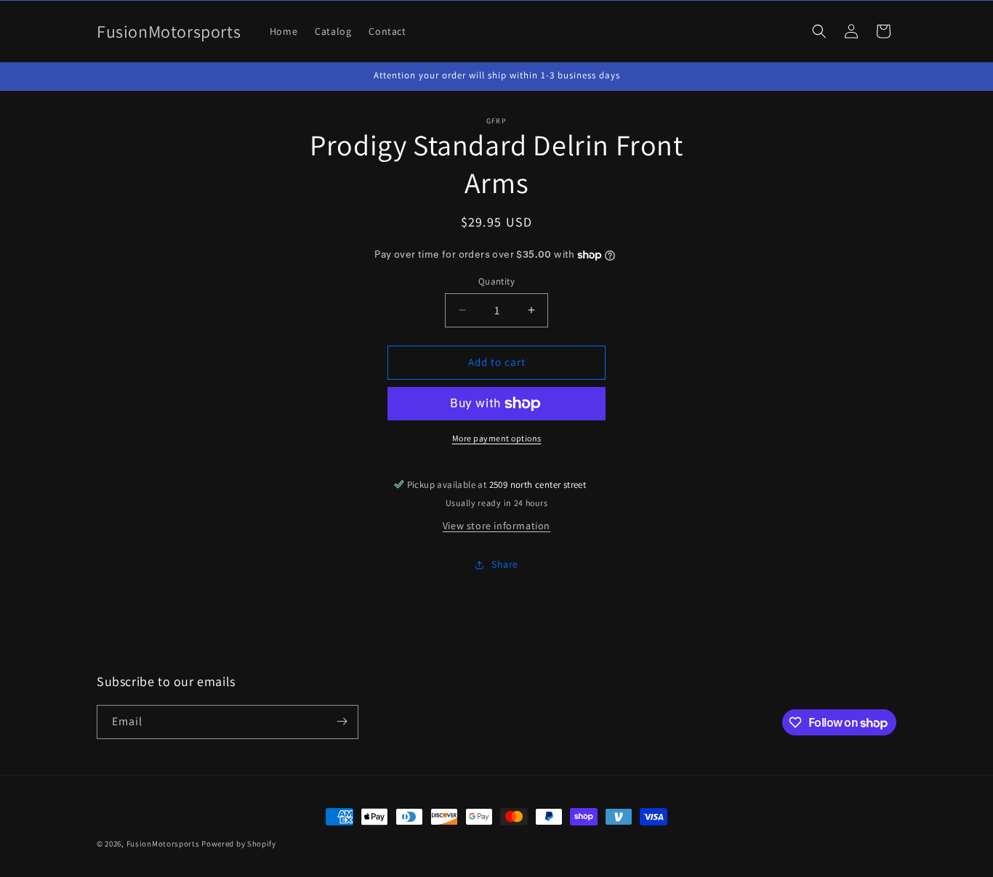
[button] (819, 31)
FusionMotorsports (163, 844)
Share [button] (504, 564)
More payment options (497, 438)
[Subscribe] (342, 721)
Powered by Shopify (238, 844)
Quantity (496, 281)
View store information (496, 525)
